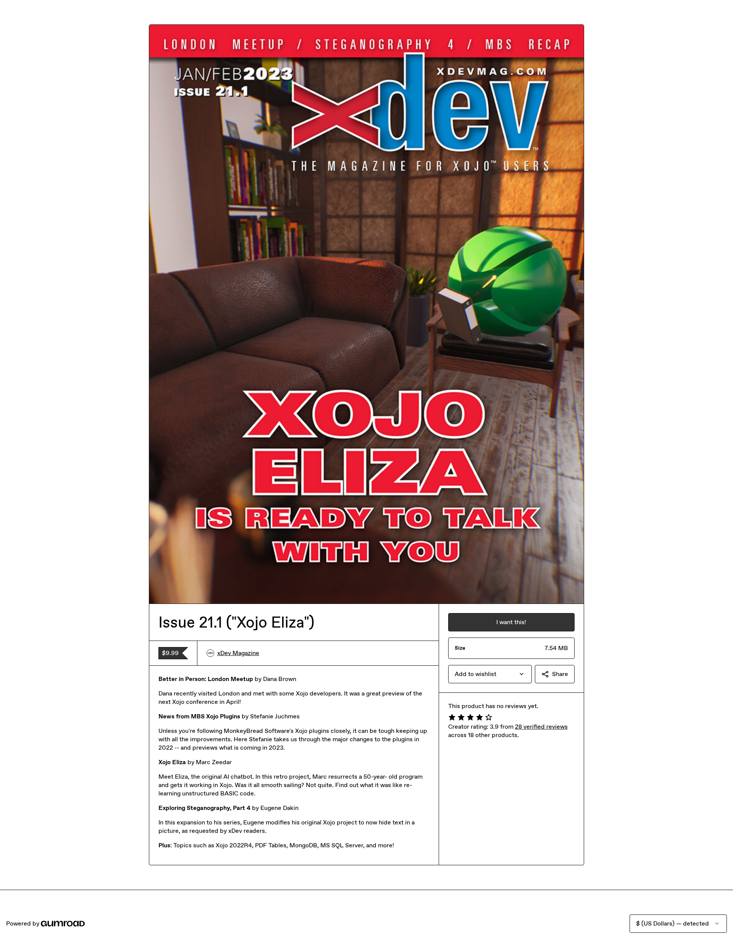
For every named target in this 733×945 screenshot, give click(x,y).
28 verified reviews (541, 726)
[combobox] (490, 674)
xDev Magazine (238, 653)
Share (560, 674)
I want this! (511, 622)
